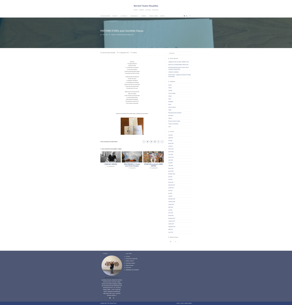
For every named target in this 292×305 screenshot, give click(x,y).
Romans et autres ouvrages (174, 121)
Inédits (169, 110)
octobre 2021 (171, 187)
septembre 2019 (171, 226)
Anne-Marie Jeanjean (130, 263)
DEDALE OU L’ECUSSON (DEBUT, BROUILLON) (178, 64)
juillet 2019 (170, 229)
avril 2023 (170, 162)
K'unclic (114, 303)
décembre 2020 (171, 198)
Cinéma (170, 87)
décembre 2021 (171, 185)
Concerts (170, 90)
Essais (169, 104)
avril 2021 (170, 196)
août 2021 (170, 190)
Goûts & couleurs (172, 107)
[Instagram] (175, 241)
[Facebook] (171, 241)
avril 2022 (170, 179)
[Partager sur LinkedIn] (154, 141)
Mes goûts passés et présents (174, 112)
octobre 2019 (171, 223)
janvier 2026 (171, 143)
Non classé (170, 115)
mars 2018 (170, 232)
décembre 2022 (171, 173)
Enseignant (170, 101)
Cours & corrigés (171, 93)
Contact (182, 303)
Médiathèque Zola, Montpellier (132, 269)
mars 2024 (170, 154)
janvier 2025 (171, 151)
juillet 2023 (170, 160)
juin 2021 (170, 193)
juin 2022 (170, 176)
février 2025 (170, 148)
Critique (170, 96)
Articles (170, 85)
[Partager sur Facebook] (147, 141)
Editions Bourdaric (130, 265)
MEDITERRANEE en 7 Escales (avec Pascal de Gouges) (132, 165)
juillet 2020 (170, 207)
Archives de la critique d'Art (131, 258)
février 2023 (170, 168)
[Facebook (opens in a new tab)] (184, 15)
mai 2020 (170, 210)
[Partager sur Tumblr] (158, 141)
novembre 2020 (171, 201)
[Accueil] (100, 34)
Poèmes (135, 52)
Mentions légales (188, 303)
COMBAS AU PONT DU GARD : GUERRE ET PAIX (178, 61)
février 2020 (170, 215)
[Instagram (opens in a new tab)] (187, 15)
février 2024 (170, 157)
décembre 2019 (171, 218)
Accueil (177, 303)
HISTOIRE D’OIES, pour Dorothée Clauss (125, 34)
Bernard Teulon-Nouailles (108, 52)
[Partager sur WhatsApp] (162, 141)
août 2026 (170, 135)
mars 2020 (170, 212)
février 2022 (170, 182)
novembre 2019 (171, 221)
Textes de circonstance (173, 123)
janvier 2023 (171, 171)
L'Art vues (128, 256)
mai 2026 (170, 140)
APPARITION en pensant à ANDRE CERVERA (153, 165)
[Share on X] (143, 141)
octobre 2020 (171, 204)
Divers (169, 98)
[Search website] (190, 16)
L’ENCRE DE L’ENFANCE (110, 164)
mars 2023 (170, 165)
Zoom (169, 126)
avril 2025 (170, 146)
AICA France (128, 267)
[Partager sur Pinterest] (151, 141)
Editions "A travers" (130, 260)
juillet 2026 (170, 137)
